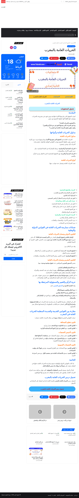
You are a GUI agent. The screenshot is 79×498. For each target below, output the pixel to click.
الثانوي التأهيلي (45, 30)
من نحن (75, 495)
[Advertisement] (52, 15)
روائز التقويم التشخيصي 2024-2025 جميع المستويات (18, 100)
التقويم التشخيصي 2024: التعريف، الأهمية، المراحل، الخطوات (19, 116)
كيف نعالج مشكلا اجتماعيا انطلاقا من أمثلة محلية (37, 457)
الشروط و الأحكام (60, 495)
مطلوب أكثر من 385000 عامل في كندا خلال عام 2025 (18, 1)
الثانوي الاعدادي (66, 42)
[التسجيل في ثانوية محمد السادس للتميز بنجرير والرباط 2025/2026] (8, 203)
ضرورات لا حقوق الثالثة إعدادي (52, 442)
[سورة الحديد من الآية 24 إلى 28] (8, 228)
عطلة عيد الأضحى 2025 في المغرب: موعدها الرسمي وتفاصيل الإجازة (18, 212)
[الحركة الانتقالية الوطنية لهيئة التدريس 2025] (8, 221)
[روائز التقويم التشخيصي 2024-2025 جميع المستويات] (8, 99)
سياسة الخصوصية (69, 495)
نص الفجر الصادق (39, 442)
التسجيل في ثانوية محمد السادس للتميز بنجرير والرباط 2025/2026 (18, 203)
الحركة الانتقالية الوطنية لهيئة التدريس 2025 (18, 220)
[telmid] (3, 7)
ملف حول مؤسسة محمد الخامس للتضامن (69, 442)
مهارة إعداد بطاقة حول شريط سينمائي (18, 194)
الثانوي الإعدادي (53, 30)
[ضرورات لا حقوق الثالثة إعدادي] (52, 436)
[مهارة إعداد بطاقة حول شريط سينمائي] (8, 196)
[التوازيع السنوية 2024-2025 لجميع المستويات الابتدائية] (8, 109)
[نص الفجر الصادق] (36, 436)
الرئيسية (74, 30)
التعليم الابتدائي (61, 30)
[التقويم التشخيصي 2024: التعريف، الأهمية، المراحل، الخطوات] (8, 116)
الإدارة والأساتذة (37, 30)
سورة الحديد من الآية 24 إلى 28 (18, 227)
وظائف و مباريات (21, 30)
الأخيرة (7, 84)
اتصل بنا (54, 495)
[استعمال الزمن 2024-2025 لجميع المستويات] (8, 125)
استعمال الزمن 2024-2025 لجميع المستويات (18, 124)
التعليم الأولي (68, 30)
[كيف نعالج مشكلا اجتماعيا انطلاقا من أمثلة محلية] (36, 452)
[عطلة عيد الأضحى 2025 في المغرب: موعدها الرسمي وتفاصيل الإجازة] (8, 212)
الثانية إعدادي (69, 96)
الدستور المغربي (58, 285)
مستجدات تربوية (29, 30)
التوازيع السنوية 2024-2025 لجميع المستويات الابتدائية (18, 108)
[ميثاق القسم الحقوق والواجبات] (8, 93)
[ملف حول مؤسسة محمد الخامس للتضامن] (68, 436)
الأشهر (19, 84)
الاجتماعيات (56, 96)
